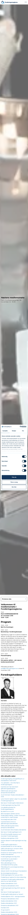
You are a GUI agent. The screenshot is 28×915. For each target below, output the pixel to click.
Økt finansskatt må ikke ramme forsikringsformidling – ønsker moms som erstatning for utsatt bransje (13, 815)
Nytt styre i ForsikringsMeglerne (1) (11, 832)
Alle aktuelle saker (8, 776)
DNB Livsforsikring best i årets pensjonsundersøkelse (9, 826)
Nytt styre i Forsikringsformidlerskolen (12, 803)
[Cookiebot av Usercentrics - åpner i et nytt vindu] (20, 427)
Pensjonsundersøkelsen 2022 (10, 898)
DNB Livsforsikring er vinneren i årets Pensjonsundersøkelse (12, 849)
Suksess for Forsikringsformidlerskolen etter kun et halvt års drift (12, 880)
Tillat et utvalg (14, 482)
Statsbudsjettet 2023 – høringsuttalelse (13, 896)
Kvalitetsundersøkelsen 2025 (9, 838)
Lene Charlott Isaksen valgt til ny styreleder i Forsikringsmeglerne (14, 799)
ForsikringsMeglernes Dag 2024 (10, 856)
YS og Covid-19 (5, 910)
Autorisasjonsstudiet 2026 (8, 819)
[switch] (24, 461)
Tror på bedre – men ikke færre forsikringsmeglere (10, 783)
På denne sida (6, 599)
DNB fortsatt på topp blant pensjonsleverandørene (9, 791)
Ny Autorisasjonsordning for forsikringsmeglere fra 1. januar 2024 (12, 874)
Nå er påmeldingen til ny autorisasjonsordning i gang (9, 863)
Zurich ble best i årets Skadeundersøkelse (13, 830)
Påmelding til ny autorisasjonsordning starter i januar (12, 867)
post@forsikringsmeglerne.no (10, 668)
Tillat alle (14, 477)
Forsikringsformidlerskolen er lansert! (12, 894)
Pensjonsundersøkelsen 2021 (9, 905)
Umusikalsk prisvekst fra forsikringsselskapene (8, 808)
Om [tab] (23, 430)
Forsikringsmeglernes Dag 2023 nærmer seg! (13, 889)
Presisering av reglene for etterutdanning (13, 877)
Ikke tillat (14, 487)
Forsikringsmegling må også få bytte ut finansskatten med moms (12, 779)
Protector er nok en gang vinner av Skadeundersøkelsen (11, 853)
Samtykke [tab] (5, 430)
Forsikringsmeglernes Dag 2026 (10, 805)
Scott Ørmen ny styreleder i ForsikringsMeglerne (9, 859)
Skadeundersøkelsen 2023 (9, 883)
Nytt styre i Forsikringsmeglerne (10, 892)
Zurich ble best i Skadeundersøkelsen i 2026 (12, 795)
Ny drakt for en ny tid (7, 811)
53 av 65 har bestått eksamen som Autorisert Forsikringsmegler (11, 835)
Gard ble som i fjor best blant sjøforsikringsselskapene (9, 787)
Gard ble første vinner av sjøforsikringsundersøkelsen (9, 822)
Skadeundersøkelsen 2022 (9, 901)
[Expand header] (26, 2)
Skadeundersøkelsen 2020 (9, 912)
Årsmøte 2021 (5, 907)
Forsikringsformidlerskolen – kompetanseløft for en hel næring (11, 845)
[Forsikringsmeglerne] (9, 2)
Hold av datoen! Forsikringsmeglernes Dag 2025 (13, 841)
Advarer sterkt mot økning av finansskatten (14, 871)
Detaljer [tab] (14, 430)
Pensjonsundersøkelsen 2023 (10, 885)
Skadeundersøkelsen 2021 (9, 903)
